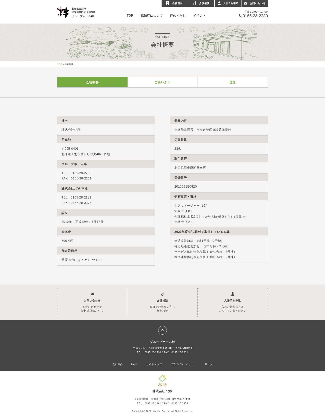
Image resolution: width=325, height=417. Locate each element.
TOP (130, 15)
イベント (199, 15)
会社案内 (177, 3)
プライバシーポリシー (183, 364)
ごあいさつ (162, 82)
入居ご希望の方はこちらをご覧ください (233, 305)
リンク (209, 364)
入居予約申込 (231, 3)
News (134, 364)
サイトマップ (154, 364)
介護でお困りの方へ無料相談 (162, 305)
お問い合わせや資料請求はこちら (92, 305)
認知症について (152, 15)
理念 (232, 82)
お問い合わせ (258, 3)
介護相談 (204, 3)
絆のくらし (178, 15)
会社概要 (92, 82)
